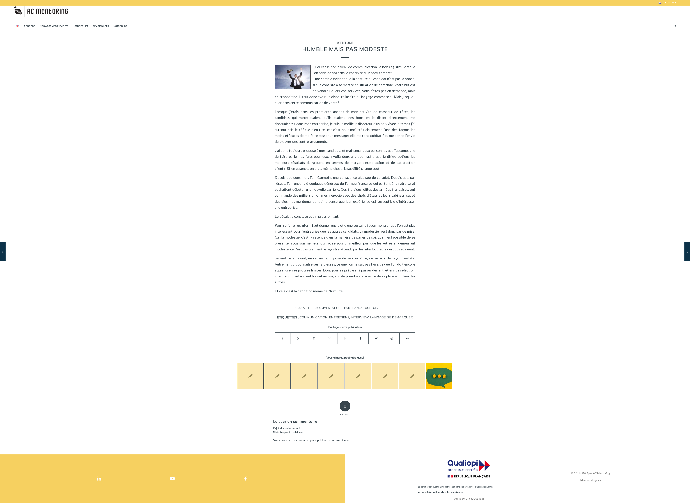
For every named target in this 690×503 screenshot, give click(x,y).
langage (378, 317)
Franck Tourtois (364, 308)
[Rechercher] (674, 26)
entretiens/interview (349, 317)
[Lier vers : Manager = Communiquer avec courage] (385, 376)
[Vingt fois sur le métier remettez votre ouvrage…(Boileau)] (3, 251)
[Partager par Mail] (407, 338)
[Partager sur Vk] (376, 338)
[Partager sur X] (298, 338)
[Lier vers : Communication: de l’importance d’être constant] (439, 376)
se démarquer (400, 317)
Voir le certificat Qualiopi (469, 498)
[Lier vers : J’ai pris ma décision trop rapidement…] (250, 376)
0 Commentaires (327, 308)
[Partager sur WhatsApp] (314, 338)
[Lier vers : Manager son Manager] (412, 376)
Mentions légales (590, 480)
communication (314, 317)
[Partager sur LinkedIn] (345, 338)
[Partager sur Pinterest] (329, 338)
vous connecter (299, 440)
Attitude (345, 43)
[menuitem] (660, 3)
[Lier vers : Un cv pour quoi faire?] (277, 376)
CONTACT (670, 2)
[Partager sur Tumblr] (360, 338)
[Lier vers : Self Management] (331, 376)
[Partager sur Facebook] (283, 338)
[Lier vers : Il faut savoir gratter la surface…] (304, 376)
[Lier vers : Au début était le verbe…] (358, 376)
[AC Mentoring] (41, 13)
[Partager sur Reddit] (392, 338)
